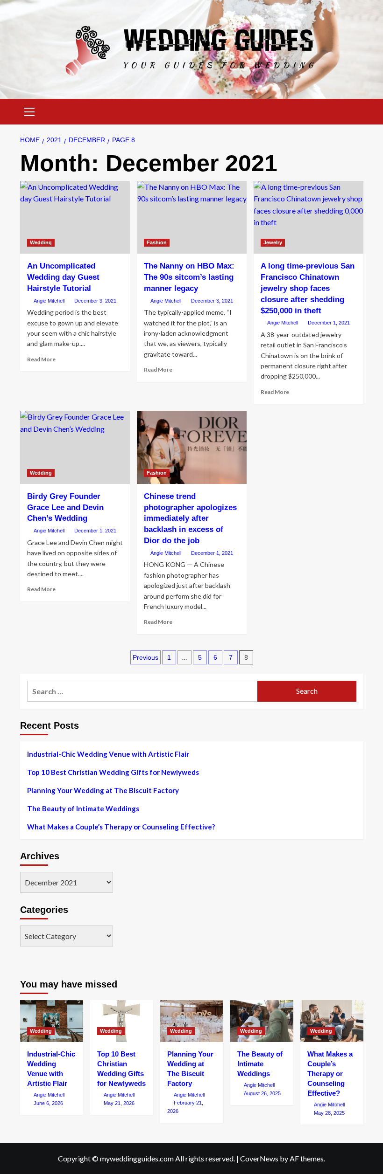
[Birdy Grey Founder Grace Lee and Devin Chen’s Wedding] (75, 447)
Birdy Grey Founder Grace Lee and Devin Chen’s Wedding (65, 507)
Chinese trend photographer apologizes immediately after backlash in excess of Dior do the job (190, 518)
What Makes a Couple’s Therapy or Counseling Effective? (121, 826)
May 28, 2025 (329, 1113)
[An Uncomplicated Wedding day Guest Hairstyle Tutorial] (75, 217)
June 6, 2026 (48, 1103)
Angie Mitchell (49, 301)
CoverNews (259, 1158)
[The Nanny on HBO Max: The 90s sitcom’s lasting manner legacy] (192, 217)
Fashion (157, 242)
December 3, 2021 (95, 301)
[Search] (353, 111)
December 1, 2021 (329, 322)
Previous (145, 657)
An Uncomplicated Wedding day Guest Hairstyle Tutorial (63, 277)
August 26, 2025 (262, 1093)
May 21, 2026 (119, 1103)
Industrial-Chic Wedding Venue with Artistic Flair (108, 754)
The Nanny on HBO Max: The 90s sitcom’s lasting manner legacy (189, 277)
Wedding (41, 242)
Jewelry (272, 242)
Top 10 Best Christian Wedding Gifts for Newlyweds (113, 772)
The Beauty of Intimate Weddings (83, 808)
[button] (29, 110)
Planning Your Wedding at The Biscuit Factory (103, 790)
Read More (41, 359)
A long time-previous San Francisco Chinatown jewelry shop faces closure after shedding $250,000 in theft (308, 288)
